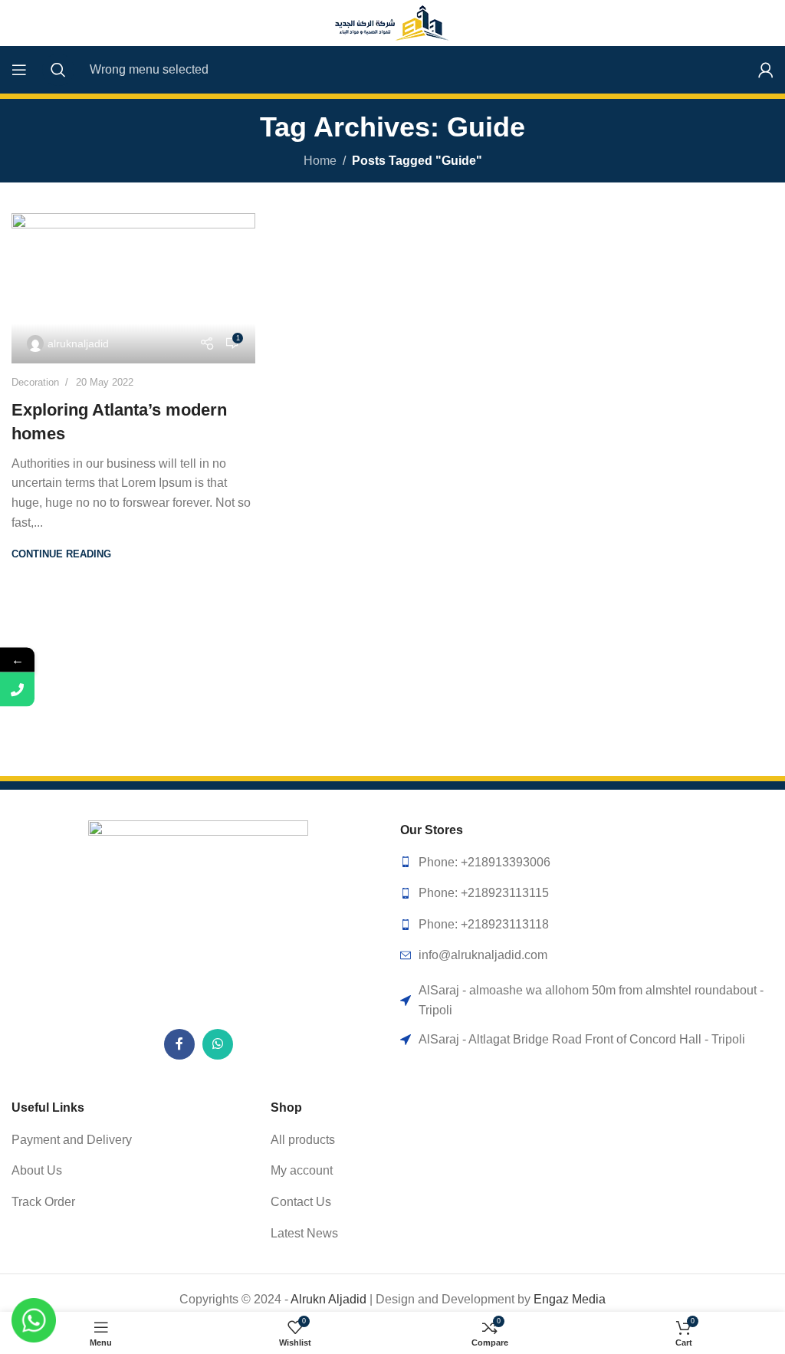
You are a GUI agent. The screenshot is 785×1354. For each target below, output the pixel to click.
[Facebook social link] (179, 1044)
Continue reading (61, 554)
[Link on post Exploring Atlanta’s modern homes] (133, 288)
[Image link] (198, 915)
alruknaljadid (78, 343)
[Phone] (17, 689)
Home (320, 160)
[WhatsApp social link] (217, 1044)
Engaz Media (570, 1299)
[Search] (58, 69)
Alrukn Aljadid (328, 1299)
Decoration (35, 382)
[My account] (766, 69)
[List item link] (587, 863)
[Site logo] (392, 21)
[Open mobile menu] (19, 69)
